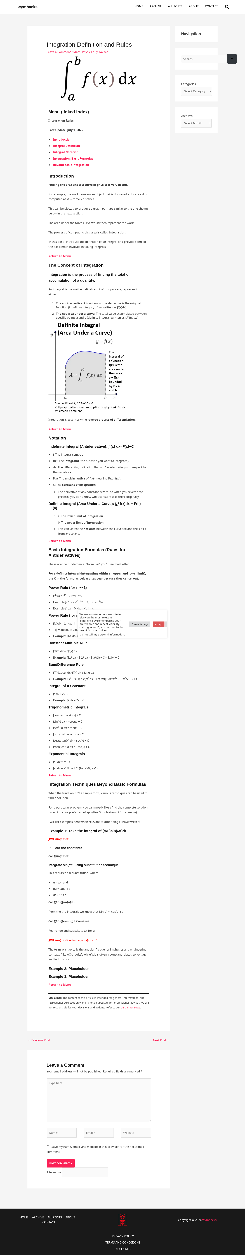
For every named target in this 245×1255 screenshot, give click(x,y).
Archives (187, 116)
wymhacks (27, 7)
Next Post (161, 1040)
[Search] (232, 59)
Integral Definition (66, 146)
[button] (227, 7)
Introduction (62, 139)
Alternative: (54, 1172)
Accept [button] (158, 624)
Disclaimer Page (130, 1007)
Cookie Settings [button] (139, 624)
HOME (139, 6)
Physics (87, 52)
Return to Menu (59, 256)
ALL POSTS (175, 6)
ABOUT (194, 6)
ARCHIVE (156, 6)
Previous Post (39, 1040)
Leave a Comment (59, 52)
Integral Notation (66, 152)
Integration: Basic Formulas (73, 158)
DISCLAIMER (123, 1249)
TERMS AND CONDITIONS (122, 1242)
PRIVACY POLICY (123, 1236)
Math (77, 52)
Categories (188, 84)
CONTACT (211, 6)
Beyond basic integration (71, 165)
